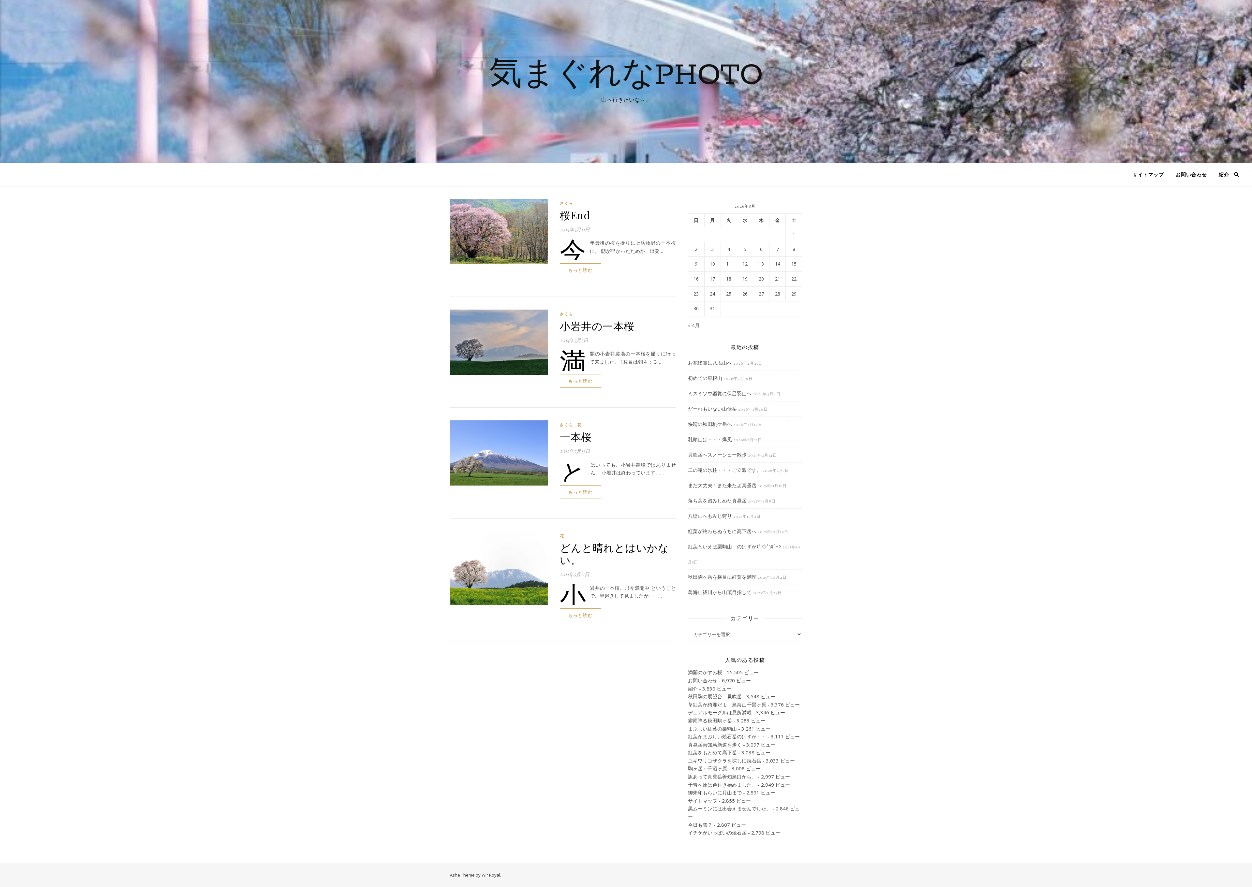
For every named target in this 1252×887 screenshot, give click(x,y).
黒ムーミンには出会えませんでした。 (729, 808)
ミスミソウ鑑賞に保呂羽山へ (720, 393)
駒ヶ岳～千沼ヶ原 (707, 768)
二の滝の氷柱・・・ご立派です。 (724, 470)
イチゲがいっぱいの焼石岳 (717, 832)
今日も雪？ (700, 825)
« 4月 (694, 325)
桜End (575, 215)
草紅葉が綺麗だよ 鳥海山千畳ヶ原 (727, 704)
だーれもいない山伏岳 (712, 408)
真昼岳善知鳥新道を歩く (715, 744)
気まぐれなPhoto (626, 75)
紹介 (1224, 174)
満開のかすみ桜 (705, 672)
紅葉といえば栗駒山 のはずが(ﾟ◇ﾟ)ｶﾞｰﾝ (734, 546)
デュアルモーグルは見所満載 (720, 712)
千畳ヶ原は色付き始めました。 (722, 784)
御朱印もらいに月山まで (715, 792)
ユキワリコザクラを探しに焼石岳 (724, 760)
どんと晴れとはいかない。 (614, 553)
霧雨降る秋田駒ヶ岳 (710, 720)
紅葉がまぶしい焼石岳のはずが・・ (727, 736)
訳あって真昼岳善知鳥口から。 (722, 776)
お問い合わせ (1191, 174)
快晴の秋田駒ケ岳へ (710, 424)
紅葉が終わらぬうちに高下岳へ (722, 531)
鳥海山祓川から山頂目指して (720, 592)
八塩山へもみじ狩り (710, 516)
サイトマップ (1148, 174)
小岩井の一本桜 (597, 326)
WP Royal (491, 875)
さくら (567, 203)
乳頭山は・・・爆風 (710, 439)
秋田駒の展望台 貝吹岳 (715, 696)
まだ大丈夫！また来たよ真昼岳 (722, 485)
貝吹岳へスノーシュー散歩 (717, 454)
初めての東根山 (705, 378)
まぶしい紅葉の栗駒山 (712, 728)
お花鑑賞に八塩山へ (710, 362)
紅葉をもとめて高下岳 (712, 752)
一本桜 (576, 436)
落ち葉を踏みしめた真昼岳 (717, 500)
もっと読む (580, 270)
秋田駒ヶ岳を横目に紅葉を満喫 (722, 577)
